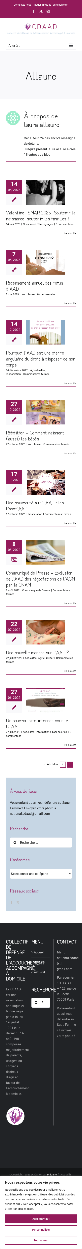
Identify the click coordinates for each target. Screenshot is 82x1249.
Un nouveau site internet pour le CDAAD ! (37, 723)
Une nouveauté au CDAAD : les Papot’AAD (35, 505)
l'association (13, 374)
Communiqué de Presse (36, 590)
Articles (39, 962)
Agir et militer (38, 370)
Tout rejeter (41, 1240)
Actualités (31, 657)
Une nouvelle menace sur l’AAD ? (37, 652)
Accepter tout (41, 1218)
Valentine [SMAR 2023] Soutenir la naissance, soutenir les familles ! (40, 215)
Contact (39, 972)
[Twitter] (18, 902)
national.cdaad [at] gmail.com (51, 4)
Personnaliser (41, 1229)
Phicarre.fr (53, 1174)
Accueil (39, 952)
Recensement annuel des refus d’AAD (34, 285)
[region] (41, 1212)
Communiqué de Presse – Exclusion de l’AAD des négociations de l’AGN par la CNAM (40, 578)
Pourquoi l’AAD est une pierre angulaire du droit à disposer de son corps (40, 358)
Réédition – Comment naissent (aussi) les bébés (35, 435)
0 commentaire (64, 224)
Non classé (29, 224)
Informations (43, 731)
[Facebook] (11, 902)
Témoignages (45, 224)
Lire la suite (69, 233)
